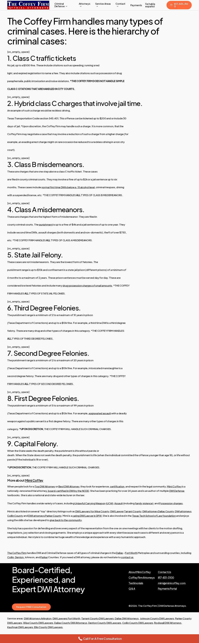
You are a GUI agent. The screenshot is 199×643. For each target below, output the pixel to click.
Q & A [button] (132, 588)
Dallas (119, 552)
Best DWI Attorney (68, 486)
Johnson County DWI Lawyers (157, 618)
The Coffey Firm (16, 552)
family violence (144, 503)
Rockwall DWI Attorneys (167, 622)
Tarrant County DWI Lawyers (97, 618)
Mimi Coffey (34, 480)
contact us (127, 557)
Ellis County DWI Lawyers (48, 627)
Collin (10, 557)
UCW (109, 503)
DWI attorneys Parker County (44, 515)
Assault (118, 503)
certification (117, 486)
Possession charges (171, 503)
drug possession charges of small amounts (87, 285)
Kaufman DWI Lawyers (20, 627)
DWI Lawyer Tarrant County (125, 511)
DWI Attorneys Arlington (37, 618)
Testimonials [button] (136, 583)
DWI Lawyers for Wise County (92, 511)
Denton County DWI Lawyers (104, 622)
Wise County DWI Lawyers (38, 622)
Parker (44, 557)
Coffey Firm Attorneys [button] (142, 577)
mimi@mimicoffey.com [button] (171, 583)
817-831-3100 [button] (166, 577)
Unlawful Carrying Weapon (90, 503)
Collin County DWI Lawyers (137, 622)
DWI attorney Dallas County (158, 511)
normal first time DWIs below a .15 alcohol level (68, 187)
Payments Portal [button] (167, 588)
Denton (19, 557)
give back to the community (65, 520)
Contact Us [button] (164, 572)
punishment (46, 224)
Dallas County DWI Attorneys (70, 622)
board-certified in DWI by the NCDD (68, 490)
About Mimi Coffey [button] (140, 572)
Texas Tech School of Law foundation (154, 515)
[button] (31, 607)
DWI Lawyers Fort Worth (66, 618)
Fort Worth (131, 552)
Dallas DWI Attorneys (127, 618)
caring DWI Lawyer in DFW (87, 515)
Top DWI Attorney (45, 486)
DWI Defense (176, 490)
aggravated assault (100, 413)
